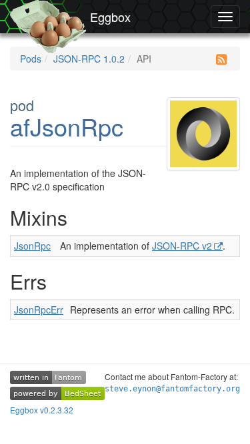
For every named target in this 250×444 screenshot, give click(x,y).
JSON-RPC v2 (182, 245)
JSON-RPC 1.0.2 (89, 58)
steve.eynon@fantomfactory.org (172, 388)
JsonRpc (32, 245)
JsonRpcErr (38, 309)
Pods (30, 58)
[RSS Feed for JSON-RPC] (221, 59)
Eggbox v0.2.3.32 (41, 409)
